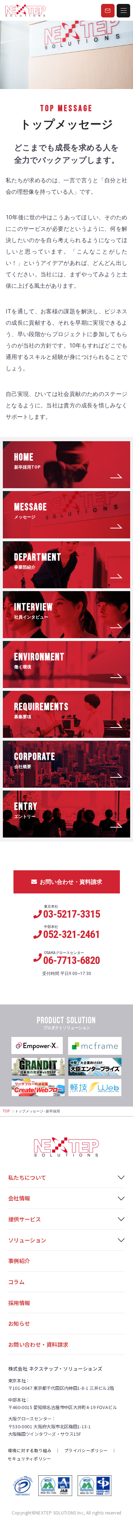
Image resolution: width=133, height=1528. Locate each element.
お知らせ (19, 1323)
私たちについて (27, 1177)
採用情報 (19, 1303)
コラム (16, 1281)
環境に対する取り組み (29, 1450)
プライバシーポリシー (86, 1450)
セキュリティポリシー (29, 1458)
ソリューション (27, 1240)
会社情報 (19, 1198)
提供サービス (24, 1219)
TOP (6, 1111)
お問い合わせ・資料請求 (71, 881)
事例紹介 (19, 1260)
